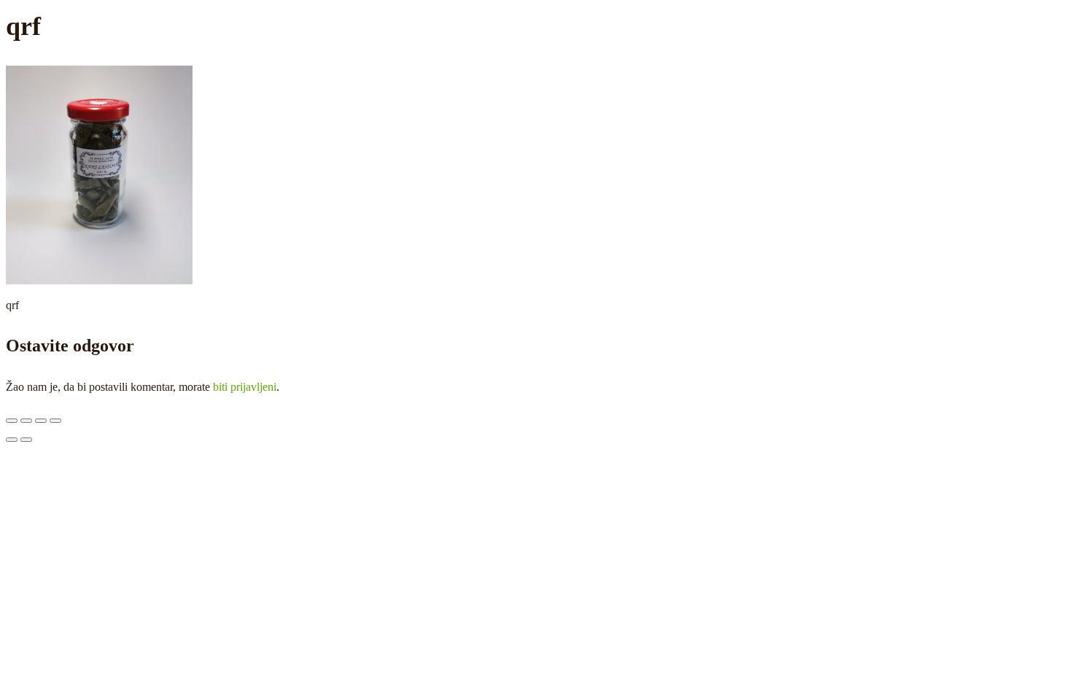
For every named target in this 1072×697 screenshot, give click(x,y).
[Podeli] (41, 420)
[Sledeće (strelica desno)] (26, 439)
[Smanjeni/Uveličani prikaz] (12, 420)
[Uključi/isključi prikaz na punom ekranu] (26, 420)
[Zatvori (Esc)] (55, 420)
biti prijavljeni (244, 387)
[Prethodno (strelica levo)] (12, 439)
